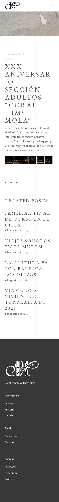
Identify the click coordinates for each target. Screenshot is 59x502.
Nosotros (10, 403)
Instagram (11, 473)
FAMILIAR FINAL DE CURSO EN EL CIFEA (27, 219)
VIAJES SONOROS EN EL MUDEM (28, 244)
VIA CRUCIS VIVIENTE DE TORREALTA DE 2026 (25, 299)
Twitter (9, 479)
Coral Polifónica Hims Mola (20, 383)
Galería (9, 415)
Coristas (9, 442)
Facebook (10, 466)
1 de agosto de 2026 (16, 230)
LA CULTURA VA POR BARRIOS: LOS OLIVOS (26, 268)
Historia (9, 409)
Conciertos (11, 436)
